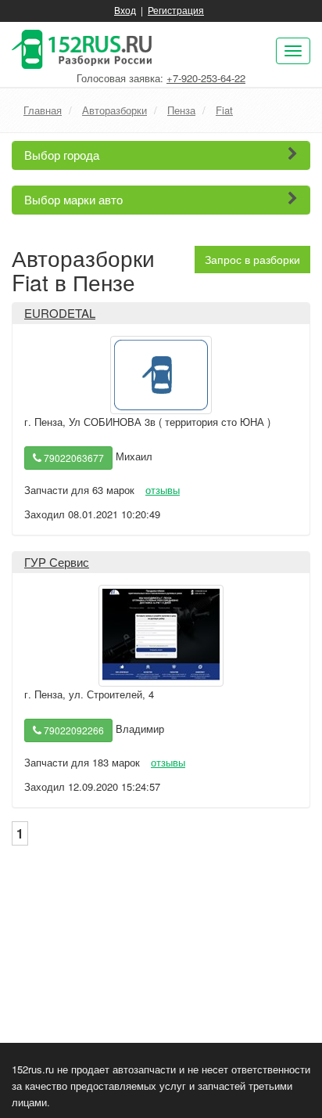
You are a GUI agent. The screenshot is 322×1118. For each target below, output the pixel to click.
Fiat (224, 110)
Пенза (181, 110)
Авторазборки (114, 110)
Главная (42, 110)
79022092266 (72, 730)
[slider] (61, 476)
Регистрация (176, 9)
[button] (161, 155)
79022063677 (72, 457)
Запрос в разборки (252, 259)
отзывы (162, 489)
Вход (125, 9)
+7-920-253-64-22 (205, 77)
